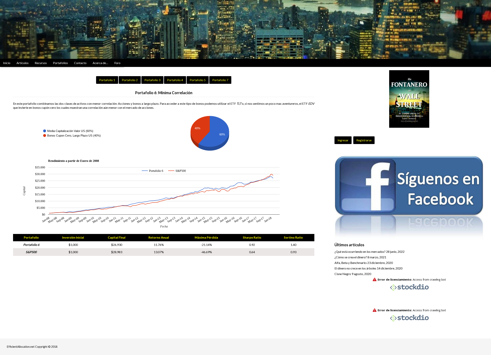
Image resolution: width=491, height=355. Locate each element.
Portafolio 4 (175, 80)
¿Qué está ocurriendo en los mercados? (360, 251)
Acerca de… (100, 63)
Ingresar (343, 140)
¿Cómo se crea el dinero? (350, 257)
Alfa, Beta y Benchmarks (350, 262)
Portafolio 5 (198, 80)
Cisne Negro (342, 274)
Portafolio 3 (152, 80)
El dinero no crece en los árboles (355, 268)
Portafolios (60, 63)
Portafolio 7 (220, 80)
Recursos (41, 63)
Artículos (22, 63)
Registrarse (364, 140)
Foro (117, 63)
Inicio (6, 63)
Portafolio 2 (130, 80)
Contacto (80, 63)
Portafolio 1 (107, 80)
